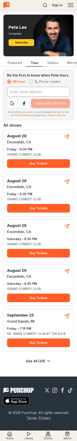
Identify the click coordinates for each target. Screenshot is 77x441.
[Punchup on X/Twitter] (47, 390)
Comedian (15, 33)
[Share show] (67, 137)
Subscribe (21, 42)
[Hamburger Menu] (70, 5)
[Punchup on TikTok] (70, 390)
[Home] (6, 5)
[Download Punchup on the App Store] (16, 400)
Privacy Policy (22, 115)
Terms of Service (57, 115)
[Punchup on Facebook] (62, 390)
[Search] (45, 5)
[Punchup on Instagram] (54, 390)
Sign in (57, 5)
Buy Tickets (38, 163)
